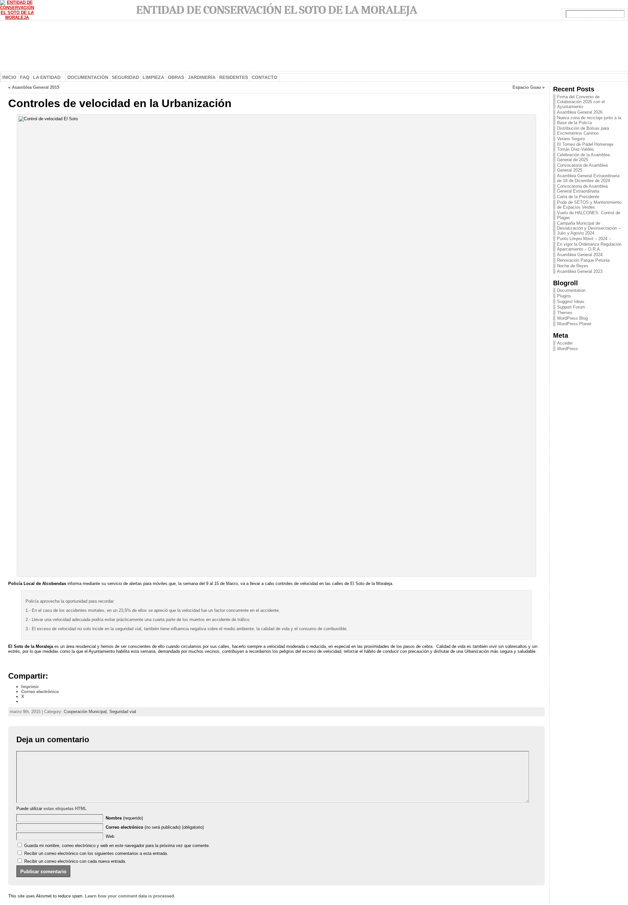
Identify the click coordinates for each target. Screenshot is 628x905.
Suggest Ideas (570, 301)
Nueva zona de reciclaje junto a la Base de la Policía (589, 120)
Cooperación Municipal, (86, 711)
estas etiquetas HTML (65, 808)
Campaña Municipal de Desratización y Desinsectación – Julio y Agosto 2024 (588, 228)
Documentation (571, 290)
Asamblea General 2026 (579, 112)
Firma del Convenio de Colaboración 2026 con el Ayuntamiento (581, 101)
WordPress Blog (572, 318)
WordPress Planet (574, 323)
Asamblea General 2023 (579, 271)
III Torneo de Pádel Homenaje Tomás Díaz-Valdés (585, 147)
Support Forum (571, 307)
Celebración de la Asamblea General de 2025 (583, 157)
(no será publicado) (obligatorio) (155, 827)
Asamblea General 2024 (579, 254)
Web (110, 836)
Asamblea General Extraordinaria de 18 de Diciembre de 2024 (588, 178)
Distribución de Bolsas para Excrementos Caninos (583, 131)
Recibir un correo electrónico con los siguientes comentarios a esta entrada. (96, 853)
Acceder (565, 343)
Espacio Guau (527, 87)
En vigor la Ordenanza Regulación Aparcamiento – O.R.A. (589, 247)
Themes (564, 312)
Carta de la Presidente (578, 196)
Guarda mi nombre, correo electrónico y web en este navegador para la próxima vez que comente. (117, 845)
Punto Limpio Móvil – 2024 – (584, 238)
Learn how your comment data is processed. (130, 896)
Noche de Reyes (572, 265)
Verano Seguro (571, 138)
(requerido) (124, 818)
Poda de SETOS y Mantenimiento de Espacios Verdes (589, 205)
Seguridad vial (122, 711)
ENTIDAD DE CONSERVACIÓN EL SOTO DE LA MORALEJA (276, 10)
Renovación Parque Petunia (583, 260)
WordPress (567, 348)
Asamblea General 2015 (35, 87)
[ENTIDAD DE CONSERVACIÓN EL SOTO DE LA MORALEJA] (314, 46)
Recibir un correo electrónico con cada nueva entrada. (75, 861)
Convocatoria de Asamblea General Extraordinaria (582, 189)
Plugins (564, 295)
